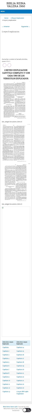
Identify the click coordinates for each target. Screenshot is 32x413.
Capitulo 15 (20, 351)
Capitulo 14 (20, 347)
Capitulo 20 (20, 369)
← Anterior (6, 26)
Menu (3, 11)
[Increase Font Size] (4, 65)
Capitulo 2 (6, 351)
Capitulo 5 (6, 362)
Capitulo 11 (6, 384)
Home (6, 18)
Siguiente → (25, 26)
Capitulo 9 (6, 377)
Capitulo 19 (20, 366)
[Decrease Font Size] (9, 65)
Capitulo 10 (6, 380)
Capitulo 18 (20, 362)
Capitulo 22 (20, 377)
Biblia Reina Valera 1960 (16, 4)
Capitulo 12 (6, 388)
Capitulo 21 (20, 373)
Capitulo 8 (6, 373)
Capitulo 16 (20, 355)
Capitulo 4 (6, 358)
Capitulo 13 (6, 391)
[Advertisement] (16, 46)
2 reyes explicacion (17, 18)
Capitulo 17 (20, 358)
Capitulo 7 (6, 369)
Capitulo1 (6, 347)
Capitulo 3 (6, 355)
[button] (27, 410)
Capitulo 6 (6, 366)
